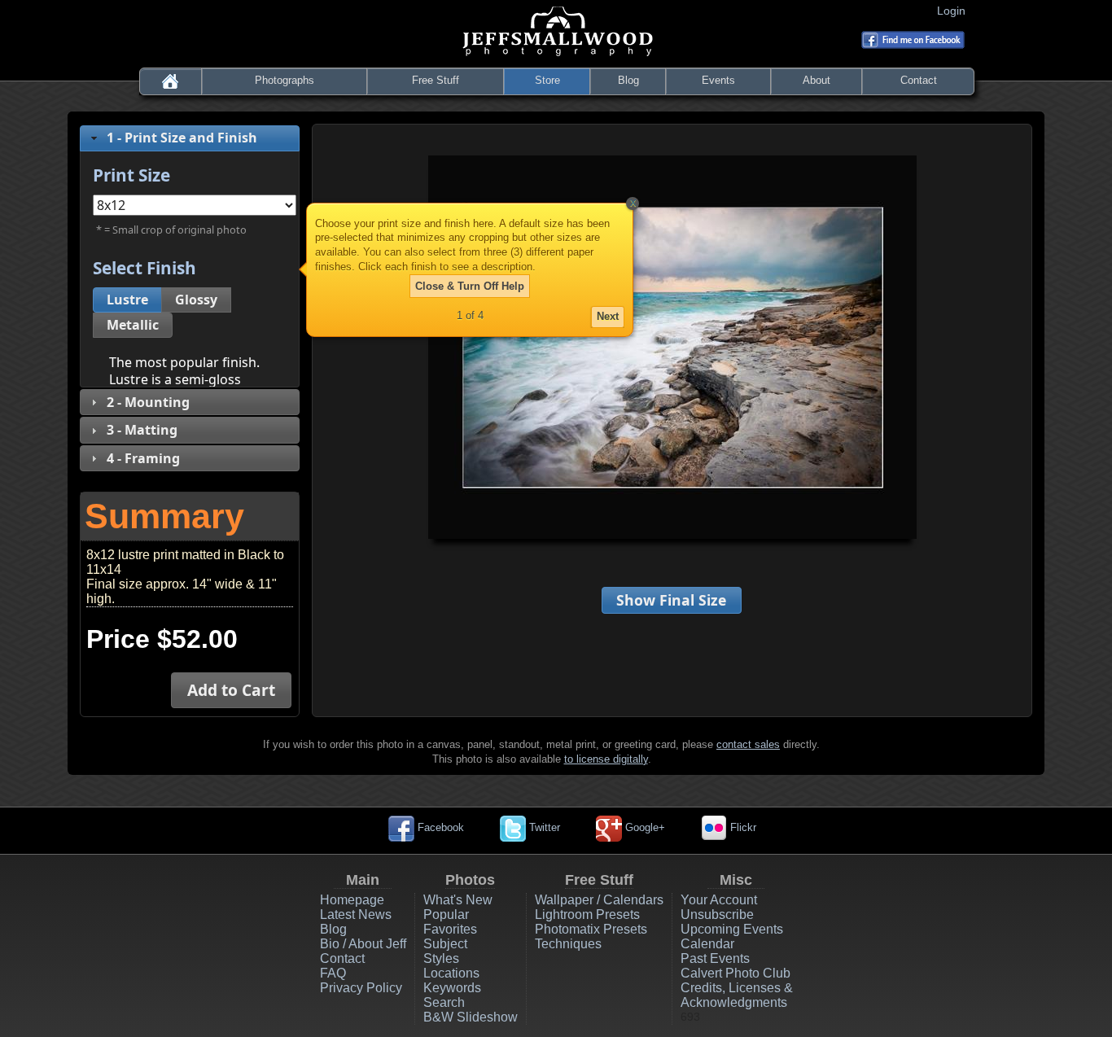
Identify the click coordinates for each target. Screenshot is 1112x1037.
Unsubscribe (717, 914)
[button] (127, 300)
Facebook (439, 827)
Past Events (715, 958)
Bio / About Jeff (363, 944)
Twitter (543, 827)
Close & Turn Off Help (469, 286)
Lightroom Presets (587, 914)
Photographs (284, 80)
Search (444, 1002)
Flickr (741, 827)
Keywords (452, 988)
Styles (441, 958)
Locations (451, 973)
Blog (628, 80)
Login (954, 10)
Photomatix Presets (591, 929)
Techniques (568, 944)
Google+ (643, 827)
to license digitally (606, 759)
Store (547, 80)
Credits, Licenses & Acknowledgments (737, 995)
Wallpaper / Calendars (599, 900)
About (816, 80)
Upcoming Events (732, 929)
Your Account (719, 900)
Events (718, 80)
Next (608, 316)
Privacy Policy (361, 988)
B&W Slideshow (470, 1017)
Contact (918, 80)
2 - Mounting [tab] (148, 402)
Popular (446, 914)
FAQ (333, 973)
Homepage (352, 900)
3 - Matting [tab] (142, 430)
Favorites (450, 929)
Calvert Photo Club (735, 973)
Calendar (707, 944)
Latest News (356, 914)
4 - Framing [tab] (143, 458)
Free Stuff (435, 80)
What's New (458, 900)
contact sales (748, 744)
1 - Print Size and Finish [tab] (182, 138)
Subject (445, 944)
